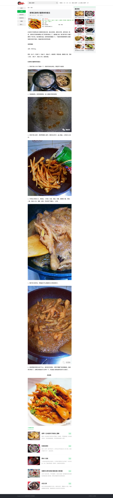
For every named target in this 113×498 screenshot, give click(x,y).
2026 (67, 2)
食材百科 (21, 14)
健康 (21, 21)
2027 (88, 2)
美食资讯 (21, 18)
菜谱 (21, 11)
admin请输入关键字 (82, 2)
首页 (21, 8)
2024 (70, 2)
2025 (64, 2)
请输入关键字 (74, 2)
